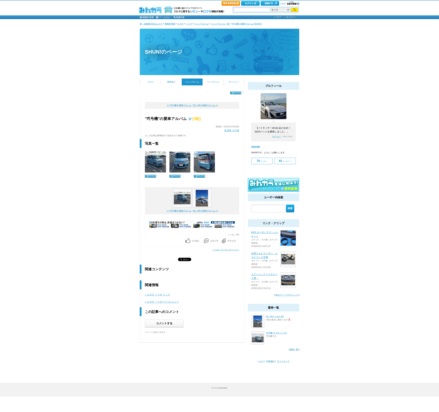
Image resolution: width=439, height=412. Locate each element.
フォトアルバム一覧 (220, 24)
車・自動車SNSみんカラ (151, 24)
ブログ (150, 82)
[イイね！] (235, 92)
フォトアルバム (201, 24)
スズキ (180, 24)
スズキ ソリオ (231, 130)
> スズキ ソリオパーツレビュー (162, 301)
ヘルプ (283, 3)
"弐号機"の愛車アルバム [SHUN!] (247, 24)
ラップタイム (213, 82)
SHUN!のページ (163, 52)
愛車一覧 (294, 349)
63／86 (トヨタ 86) (275, 316)
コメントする (164, 323)
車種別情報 (170, 24)
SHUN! (255, 147)
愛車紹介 (171, 82)
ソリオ (189, 24)
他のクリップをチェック (287, 295)
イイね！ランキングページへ (225, 250)
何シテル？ (276, 136)
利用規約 (270, 361)
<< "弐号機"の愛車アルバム (179, 105)
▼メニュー (234, 82)
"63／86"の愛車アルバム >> (205, 105)
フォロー (262, 160)
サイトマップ (283, 361)
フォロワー (285, 160)
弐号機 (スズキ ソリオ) (276, 333)
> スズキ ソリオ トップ (157, 294)
